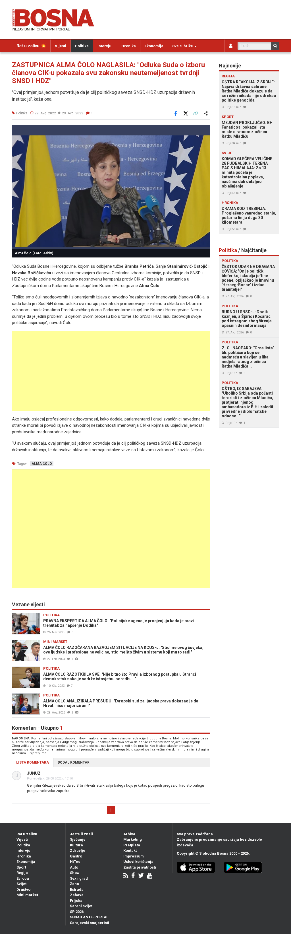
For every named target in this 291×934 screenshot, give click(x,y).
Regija (22, 873)
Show (75, 873)
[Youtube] (149, 876)
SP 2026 (77, 912)
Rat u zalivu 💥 (31, 45)
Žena (74, 884)
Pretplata (131, 845)
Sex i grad (79, 878)
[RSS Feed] (125, 876)
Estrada (77, 889)
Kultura (76, 845)
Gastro (76, 856)
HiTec (75, 861)
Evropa (22, 878)
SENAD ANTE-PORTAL (89, 917)
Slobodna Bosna (213, 853)
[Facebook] (133, 876)
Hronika (128, 46)
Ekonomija (154, 46)
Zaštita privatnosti (139, 867)
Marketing (132, 839)
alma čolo (42, 464)
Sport (21, 867)
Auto (74, 867)
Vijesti (60, 46)
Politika (82, 46)
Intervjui (105, 46)
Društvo (23, 889)
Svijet (21, 884)
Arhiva (129, 834)
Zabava (77, 895)
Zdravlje (77, 850)
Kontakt (130, 850)
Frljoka (76, 900)
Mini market (27, 895)
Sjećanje (78, 839)
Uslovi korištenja (138, 861)
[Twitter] (141, 876)
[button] (205, 130)
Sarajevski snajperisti (89, 923)
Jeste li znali (81, 834)
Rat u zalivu (26, 834)
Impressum (133, 856)
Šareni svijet (81, 906)
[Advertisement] (111, 371)
